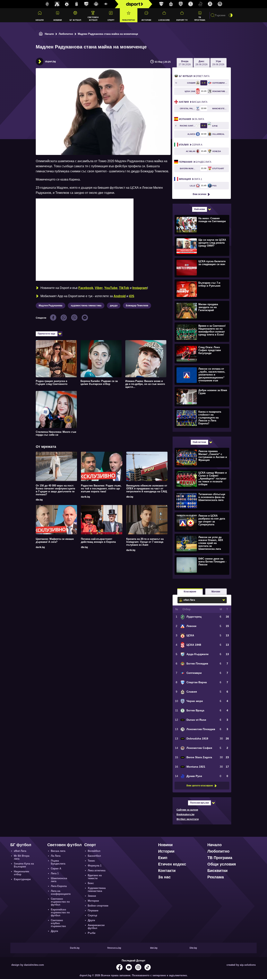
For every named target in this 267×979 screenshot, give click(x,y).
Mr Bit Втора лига (21, 857)
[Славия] (171, 4)
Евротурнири (22, 879)
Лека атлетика (96, 870)
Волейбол (94, 850)
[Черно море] (181, 4)
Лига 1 (190, 179)
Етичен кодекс (172, 864)
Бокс (91, 883)
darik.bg (85, 496)
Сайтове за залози (187, 809)
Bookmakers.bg (185, 814)
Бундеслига (195, 162)
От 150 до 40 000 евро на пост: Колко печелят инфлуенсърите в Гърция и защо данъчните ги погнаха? (55, 490)
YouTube (110, 288)
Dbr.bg (193, 948)
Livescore (164, 20)
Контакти (167, 870)
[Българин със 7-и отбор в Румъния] (201, 289)
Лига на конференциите (61, 892)
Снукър (92, 915)
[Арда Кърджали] (86, 4)
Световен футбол (93, 18)
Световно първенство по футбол (60, 901)
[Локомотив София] (220, 4)
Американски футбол (96, 927)
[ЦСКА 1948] (77, 4)
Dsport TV (182, 20)
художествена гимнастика (86, 305)
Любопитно (128, 20)
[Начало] (41, 33)
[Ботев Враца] (190, 4)
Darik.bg (74, 948)
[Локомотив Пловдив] (210, 4)
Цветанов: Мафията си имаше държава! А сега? (55, 540)
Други (54, 931)
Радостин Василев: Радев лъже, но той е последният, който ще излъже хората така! (101, 488)
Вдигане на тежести (95, 877)
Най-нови (199, 209)
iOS (131, 296)
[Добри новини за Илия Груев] (201, 396)
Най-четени (199, 442)
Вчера (185, 63)
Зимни (92, 895)
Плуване (93, 910)
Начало (40, 20)
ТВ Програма (199, 18)
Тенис (91, 860)
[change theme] (230, 15)
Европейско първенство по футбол (60, 912)
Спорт (111, 20)
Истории (146, 20)
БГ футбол (75, 20)
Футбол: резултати (188, 819)
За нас (164, 877)
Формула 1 (94, 865)
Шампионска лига (59, 880)
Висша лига (193, 102)
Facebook (85, 288)
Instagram (139, 288)
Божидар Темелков (137, 305)
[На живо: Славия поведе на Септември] (201, 224)
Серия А (190, 144)
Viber (99, 288)
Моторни (93, 900)
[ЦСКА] (67, 4)
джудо (113, 305)
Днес (201, 63)
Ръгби (91, 933)
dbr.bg (39, 499)
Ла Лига (191, 119)
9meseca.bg (114, 948)
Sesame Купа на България (24, 865)
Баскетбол (94, 855)
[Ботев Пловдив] (96, 4)
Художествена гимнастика (97, 889)
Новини (57, 20)
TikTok (124, 288)
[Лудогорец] (47, 4)
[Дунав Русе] (200, 4)
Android (120, 296)
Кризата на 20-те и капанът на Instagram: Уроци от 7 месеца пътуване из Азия (145, 541)
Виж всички (199, 194)
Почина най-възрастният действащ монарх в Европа (98, 540)
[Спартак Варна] (161, 4)
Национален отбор (21, 873)
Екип (162, 858)
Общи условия (221, 864)
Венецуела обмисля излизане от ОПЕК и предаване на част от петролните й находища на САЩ (146, 488)
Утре (218, 63)
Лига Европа (59, 886)
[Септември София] (106, 4)
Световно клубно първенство (58, 923)
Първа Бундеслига (58, 862)
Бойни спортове (98, 905)
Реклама (215, 877)
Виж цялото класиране (199, 785)
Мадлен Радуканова (50, 305)
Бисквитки (217, 870)
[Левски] (57, 4)
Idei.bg (153, 948)
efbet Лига (194, 76)
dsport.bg (50, 61)
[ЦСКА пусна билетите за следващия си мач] (201, 267)
